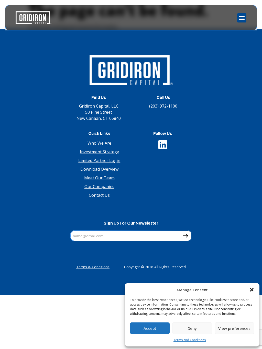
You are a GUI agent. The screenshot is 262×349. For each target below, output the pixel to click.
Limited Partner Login (99, 160)
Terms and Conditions (189, 340)
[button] (251, 289)
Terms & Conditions (93, 266)
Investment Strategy (99, 152)
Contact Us (99, 195)
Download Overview (99, 169)
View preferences (234, 328)
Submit (185, 236)
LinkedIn (162, 143)
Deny (192, 328)
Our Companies (99, 186)
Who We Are (99, 143)
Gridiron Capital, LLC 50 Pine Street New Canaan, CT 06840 (99, 112)
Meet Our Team (99, 178)
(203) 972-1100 (163, 106)
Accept (150, 328)
